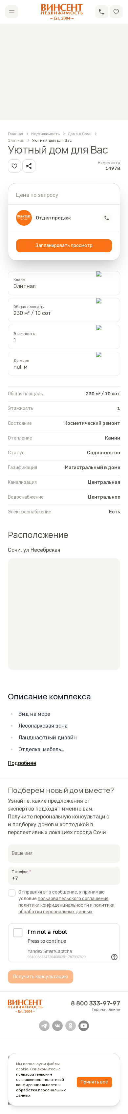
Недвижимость (45, 134)
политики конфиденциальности (53, 905)
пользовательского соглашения (73, 898)
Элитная (16, 140)
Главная (15, 134)
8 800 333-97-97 (95, 1003)
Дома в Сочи (80, 134)
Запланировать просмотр (64, 245)
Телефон (20, 871)
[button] (101, 11)
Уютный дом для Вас (52, 140)
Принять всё (94, 1082)
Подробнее (22, 763)
